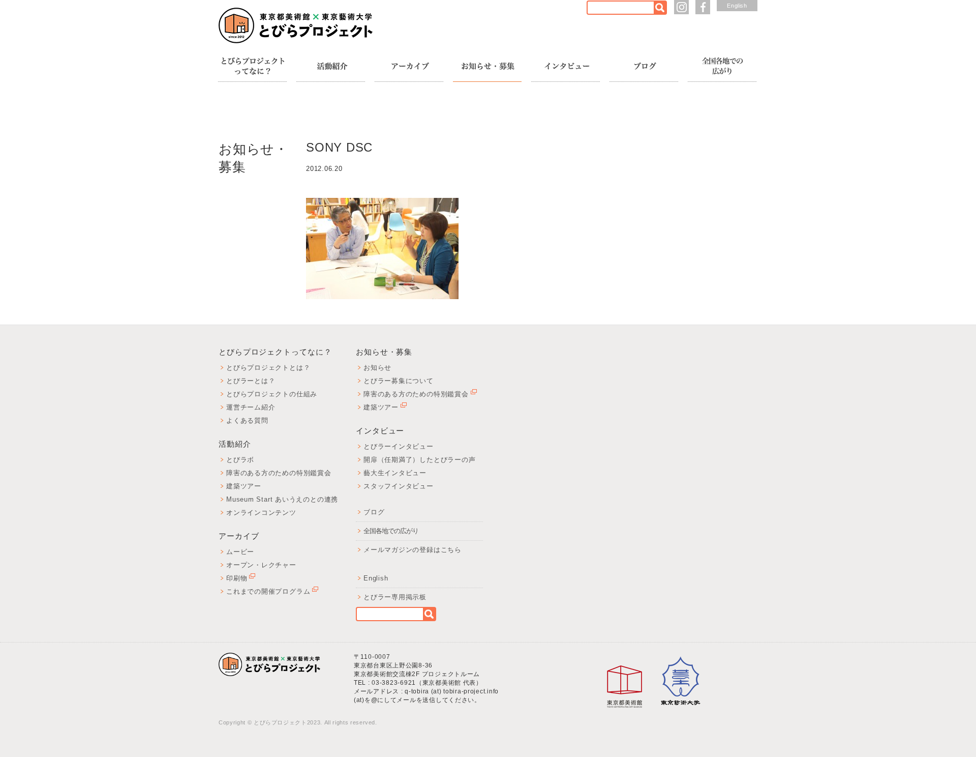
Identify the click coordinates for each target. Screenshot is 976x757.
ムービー (240, 552)
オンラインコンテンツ (261, 512)
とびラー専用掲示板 (394, 597)
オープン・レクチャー (261, 565)
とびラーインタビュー (398, 446)
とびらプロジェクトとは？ (268, 367)
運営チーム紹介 (250, 407)
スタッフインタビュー (398, 486)
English (737, 6)
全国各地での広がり (390, 531)
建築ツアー (243, 486)
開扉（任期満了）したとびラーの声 (419, 459)
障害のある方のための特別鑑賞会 (278, 473)
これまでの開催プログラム (268, 591)
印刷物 (236, 578)
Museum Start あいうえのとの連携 (282, 499)
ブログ (373, 512)
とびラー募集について (398, 381)
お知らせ (377, 367)
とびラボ (240, 459)
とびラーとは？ (250, 381)
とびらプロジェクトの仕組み (271, 394)
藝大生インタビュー (394, 473)
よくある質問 (247, 420)
